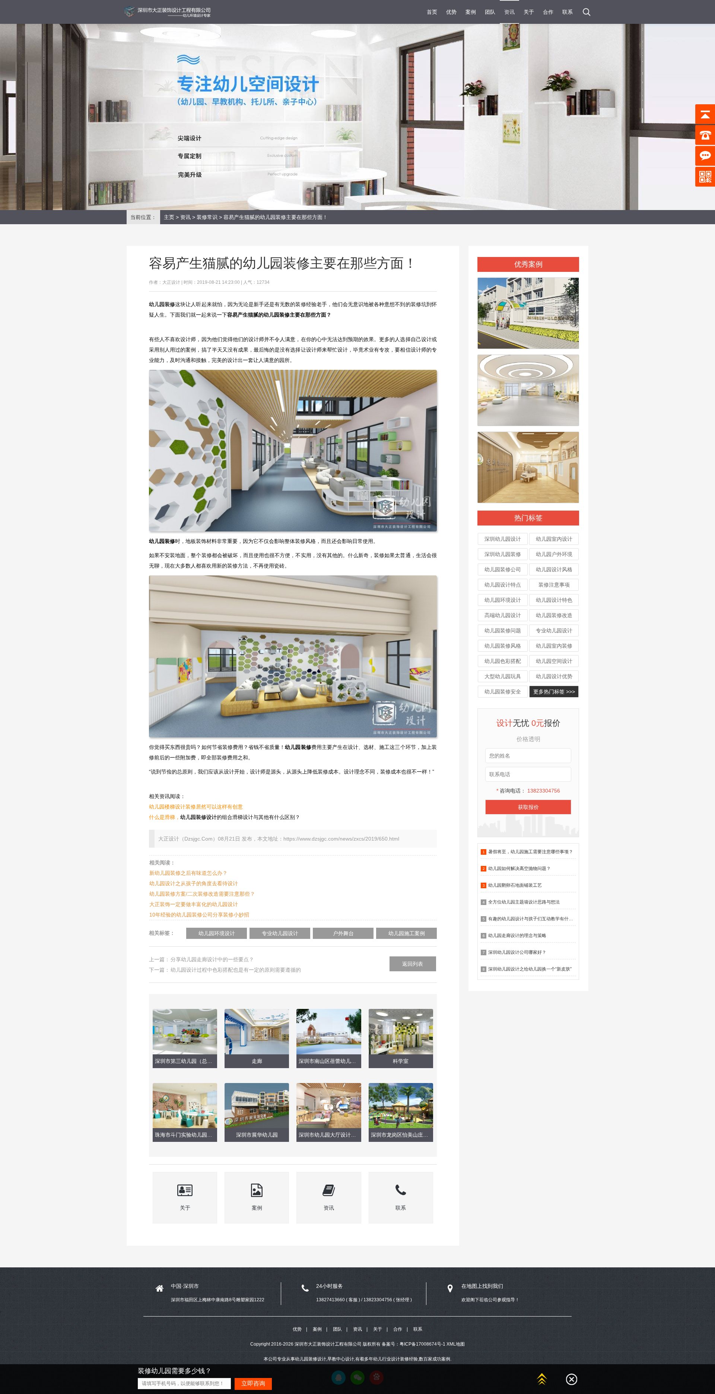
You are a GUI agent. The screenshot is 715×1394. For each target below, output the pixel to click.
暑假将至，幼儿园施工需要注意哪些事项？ (530, 851)
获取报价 (528, 807)
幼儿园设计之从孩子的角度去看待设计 (193, 883)
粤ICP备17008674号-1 (422, 1344)
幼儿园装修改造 (554, 615)
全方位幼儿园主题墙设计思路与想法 (524, 902)
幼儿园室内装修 (554, 646)
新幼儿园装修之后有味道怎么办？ (188, 873)
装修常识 (207, 217)
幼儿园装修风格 (502, 646)
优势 (451, 12)
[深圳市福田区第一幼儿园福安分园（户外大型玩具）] (528, 310)
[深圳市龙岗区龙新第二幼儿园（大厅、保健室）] (528, 464)
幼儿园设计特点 (502, 585)
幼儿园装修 (162, 304)
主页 (169, 217)
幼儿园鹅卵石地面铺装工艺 (515, 885)
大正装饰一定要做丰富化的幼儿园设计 (193, 904)
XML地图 (456, 1344)
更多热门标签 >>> (554, 692)
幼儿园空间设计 (554, 661)
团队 (490, 12)
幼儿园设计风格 (554, 569)
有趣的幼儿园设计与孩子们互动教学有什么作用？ (537, 918)
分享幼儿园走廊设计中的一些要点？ (212, 959)
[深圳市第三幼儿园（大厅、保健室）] (528, 387)
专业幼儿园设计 (554, 631)
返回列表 (412, 964)
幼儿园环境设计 (502, 600)
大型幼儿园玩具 (502, 676)
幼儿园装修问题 (502, 631)
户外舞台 (343, 933)
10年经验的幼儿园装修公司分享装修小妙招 (199, 915)
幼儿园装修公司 (502, 569)
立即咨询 (253, 1383)
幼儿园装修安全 (502, 692)
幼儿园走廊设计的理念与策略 (517, 935)
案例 (470, 12)
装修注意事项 (554, 585)
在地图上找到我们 (482, 1286)
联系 (567, 12)
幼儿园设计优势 (554, 676)
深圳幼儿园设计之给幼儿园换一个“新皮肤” (530, 969)
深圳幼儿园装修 (502, 554)
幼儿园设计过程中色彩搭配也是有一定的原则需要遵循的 (236, 970)
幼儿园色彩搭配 (502, 661)
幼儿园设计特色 (554, 600)
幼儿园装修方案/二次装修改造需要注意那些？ (202, 894)
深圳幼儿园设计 (502, 539)
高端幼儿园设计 (502, 615)
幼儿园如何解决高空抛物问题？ (519, 868)
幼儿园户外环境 (554, 554)
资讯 (509, 12)
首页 (432, 12)
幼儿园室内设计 (554, 539)
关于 (529, 12)
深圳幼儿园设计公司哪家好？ (517, 952)
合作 (548, 12)
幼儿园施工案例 (406, 933)
